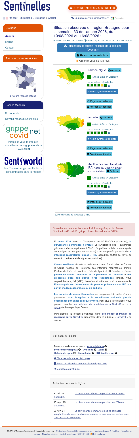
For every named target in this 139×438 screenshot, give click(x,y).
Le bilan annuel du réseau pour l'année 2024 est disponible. (89, 403)
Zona (101, 349)
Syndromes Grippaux (66, 349)
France (13, 17)
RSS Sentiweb (98, 433)
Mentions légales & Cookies (107, 431)
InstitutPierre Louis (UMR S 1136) (74, 433)
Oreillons (88, 349)
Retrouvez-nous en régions (21, 58)
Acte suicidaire (95, 346)
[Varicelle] (69, 122)
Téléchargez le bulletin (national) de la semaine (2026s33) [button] (94, 47)
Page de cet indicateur (101, 101)
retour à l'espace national (24, 95)
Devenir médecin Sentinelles (21, 119)
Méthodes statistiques (68, 369)
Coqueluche (84, 353)
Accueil (52, 17)
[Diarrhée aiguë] (69, 75)
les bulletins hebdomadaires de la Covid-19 (97, 304)
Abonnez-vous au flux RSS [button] (93, 60)
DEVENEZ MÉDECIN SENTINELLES (94, 7)
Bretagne (40, 17)
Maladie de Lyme (63, 353)
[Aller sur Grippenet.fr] (23, 132)
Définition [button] (116, 70)
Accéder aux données (100, 106)
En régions (26, 17)
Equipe (9, 41)
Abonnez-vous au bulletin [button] (94, 55)
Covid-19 (121, 317)
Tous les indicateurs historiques (73, 358)
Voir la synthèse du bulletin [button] (103, 91)
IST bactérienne (105, 353)
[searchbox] (125, 18)
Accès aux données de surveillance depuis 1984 (81, 363)
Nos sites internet (50, 433)
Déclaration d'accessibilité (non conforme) (74, 431)
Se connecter (12, 113)
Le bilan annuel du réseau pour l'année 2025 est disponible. (89, 395)
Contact (9, 47)
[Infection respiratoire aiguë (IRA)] (69, 169)
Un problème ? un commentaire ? (91, 17)
